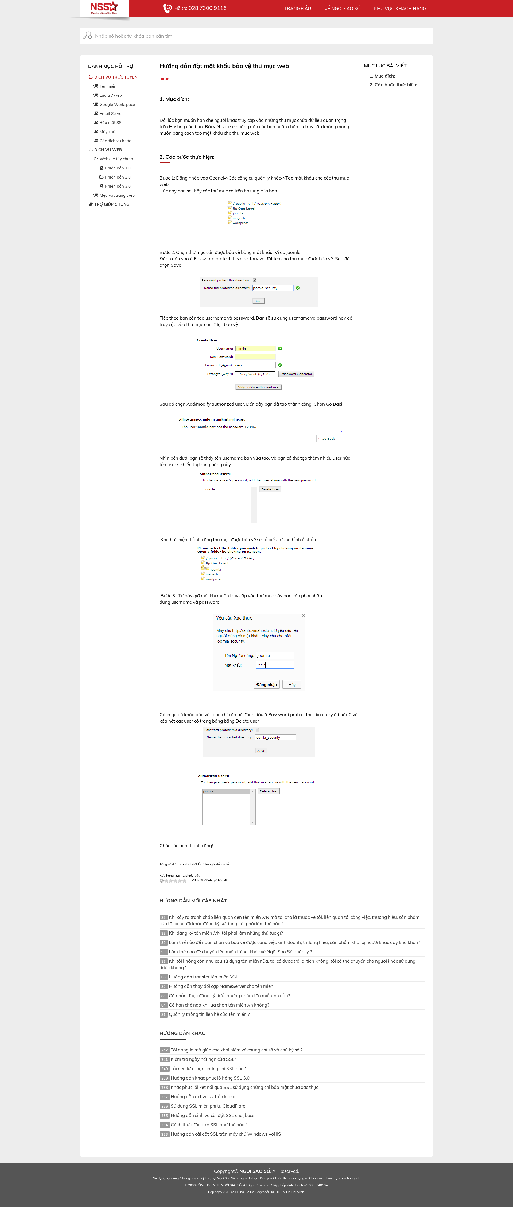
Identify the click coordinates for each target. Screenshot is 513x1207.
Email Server (111, 113)
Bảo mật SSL (111, 122)
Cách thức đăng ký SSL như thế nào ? (209, 1124)
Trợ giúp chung (111, 204)
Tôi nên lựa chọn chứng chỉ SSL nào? (208, 1068)
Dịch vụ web (107, 149)
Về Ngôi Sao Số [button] (342, 8)
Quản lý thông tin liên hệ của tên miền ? (209, 1014)
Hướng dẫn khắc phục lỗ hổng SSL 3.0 (210, 1078)
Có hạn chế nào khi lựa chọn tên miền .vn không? (219, 1005)
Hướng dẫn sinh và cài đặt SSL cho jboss (212, 1115)
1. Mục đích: (383, 76)
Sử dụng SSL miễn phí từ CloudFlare (208, 1106)
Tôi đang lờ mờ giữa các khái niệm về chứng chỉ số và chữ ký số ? (237, 1050)
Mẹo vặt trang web (117, 195)
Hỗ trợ (200, 8)
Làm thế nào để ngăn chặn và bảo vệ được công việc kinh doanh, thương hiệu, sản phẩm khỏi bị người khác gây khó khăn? (294, 942)
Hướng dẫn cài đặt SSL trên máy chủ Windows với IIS (226, 1134)
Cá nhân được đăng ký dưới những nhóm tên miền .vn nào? (229, 995)
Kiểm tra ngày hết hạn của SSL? (203, 1059)
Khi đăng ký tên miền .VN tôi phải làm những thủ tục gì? (226, 933)
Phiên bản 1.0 (117, 168)
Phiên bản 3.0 (117, 186)
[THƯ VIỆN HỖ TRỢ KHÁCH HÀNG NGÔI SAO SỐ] (104, 6)
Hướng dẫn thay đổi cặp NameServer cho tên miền (221, 986)
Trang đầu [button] (297, 8)
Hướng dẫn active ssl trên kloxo (203, 1096)
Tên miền (107, 86)
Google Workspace (117, 104)
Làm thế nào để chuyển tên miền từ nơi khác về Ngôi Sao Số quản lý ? (240, 951)
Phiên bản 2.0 (117, 177)
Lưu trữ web (110, 95)
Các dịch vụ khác (115, 140)
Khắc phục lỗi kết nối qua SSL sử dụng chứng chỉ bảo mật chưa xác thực (244, 1087)
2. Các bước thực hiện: (393, 84)
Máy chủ (107, 131)
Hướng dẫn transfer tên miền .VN (203, 977)
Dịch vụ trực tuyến (115, 77)
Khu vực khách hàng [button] (400, 8)
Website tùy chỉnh (116, 158)
